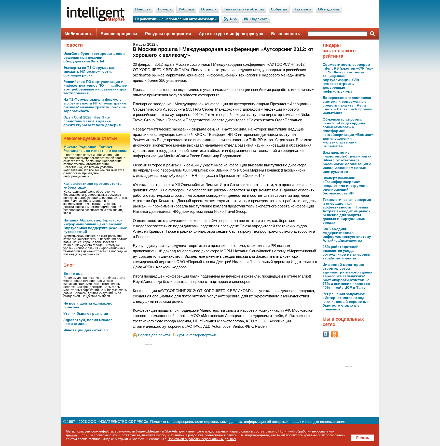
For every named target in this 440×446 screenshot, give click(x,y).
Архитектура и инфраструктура (231, 34)
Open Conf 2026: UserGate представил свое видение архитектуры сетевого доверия (92, 121)
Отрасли (209, 9)
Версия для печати (154, 335)
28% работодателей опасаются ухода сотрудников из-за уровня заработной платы (346, 252)
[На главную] (96, 20)
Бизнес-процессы (119, 34)
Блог (68, 265)
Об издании (328, 9)
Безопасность (285, 34)
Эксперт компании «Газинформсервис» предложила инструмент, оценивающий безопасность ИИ (345, 185)
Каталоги (302, 9)
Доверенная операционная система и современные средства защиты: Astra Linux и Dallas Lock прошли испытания (348, 105)
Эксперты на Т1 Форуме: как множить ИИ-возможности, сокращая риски (89, 71)
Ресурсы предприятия (168, 34)
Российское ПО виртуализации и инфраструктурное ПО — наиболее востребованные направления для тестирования (95, 87)
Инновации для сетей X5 (85, 330)
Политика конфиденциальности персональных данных (196, 422)
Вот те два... (74, 274)
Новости (143, 9)
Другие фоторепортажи (196, 335)
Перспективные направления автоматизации (176, 19)
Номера (165, 9)
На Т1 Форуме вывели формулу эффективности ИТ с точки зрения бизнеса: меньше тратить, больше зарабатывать (94, 105)
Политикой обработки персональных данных (202, 439)
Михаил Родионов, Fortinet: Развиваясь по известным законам (95, 149)
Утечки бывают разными (85, 314)
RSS (233, 19)
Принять (362, 438)
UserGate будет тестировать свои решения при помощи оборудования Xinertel (94, 57)
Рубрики (186, 9)
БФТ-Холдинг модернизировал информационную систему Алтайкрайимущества (347, 234)
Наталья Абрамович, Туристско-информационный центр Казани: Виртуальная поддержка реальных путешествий (95, 226)
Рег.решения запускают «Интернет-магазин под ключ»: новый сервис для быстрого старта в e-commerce (346, 301)
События (279, 9)
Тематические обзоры (244, 9)
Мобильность (79, 34)
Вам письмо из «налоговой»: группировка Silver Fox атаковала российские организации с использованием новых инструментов (347, 162)
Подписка (259, 19)
